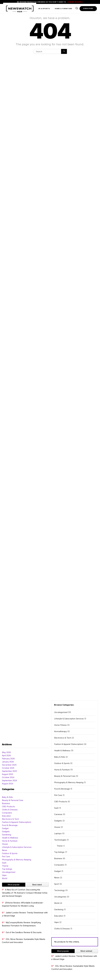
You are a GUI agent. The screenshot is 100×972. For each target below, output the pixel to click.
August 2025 (7, 774)
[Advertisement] (25, 720)
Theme (5, 866)
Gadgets (6, 831)
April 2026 (6, 755)
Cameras (58, 814)
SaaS (4, 862)
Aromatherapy (60, 731)
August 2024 (7, 783)
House (5, 844)
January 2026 (8, 761)
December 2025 (9, 765)
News (4, 850)
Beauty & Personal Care (12, 800)
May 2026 (6, 752)
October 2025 (8, 768)
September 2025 (9, 771)
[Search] (64, 51)
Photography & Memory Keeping (16, 859)
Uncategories (60, 896)
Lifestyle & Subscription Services (17, 847)
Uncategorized (8, 872)
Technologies (60, 840)
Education (6, 816)
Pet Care (6, 856)
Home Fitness (60, 725)
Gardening (6, 834)
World (4, 878)
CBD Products (8, 806)
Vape (4, 875)
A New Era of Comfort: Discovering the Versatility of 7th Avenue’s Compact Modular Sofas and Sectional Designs (24, 892)
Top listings (7, 869)
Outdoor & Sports (40, 9)
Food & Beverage (10, 825)
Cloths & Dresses (10, 809)
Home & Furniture (63, 9)
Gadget (5, 828)
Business (6, 803)
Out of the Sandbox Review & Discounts (24, 932)
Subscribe (88, 8)
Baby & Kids (7, 797)
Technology (59, 890)
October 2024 (8, 777)
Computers (7, 812)
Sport (56, 884)
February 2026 (8, 758)
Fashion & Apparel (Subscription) (16, 822)
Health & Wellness (10, 837)
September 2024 (9, 780)
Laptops (58, 833)
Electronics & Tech (10, 819)
